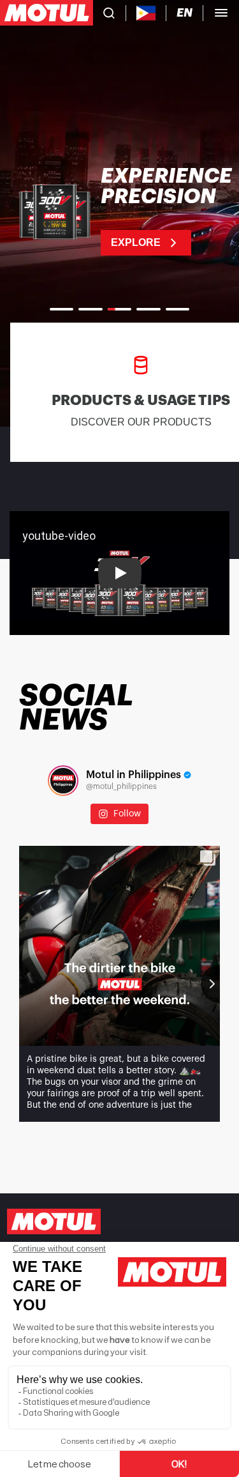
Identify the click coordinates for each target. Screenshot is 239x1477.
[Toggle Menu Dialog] (221, 12)
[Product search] (109, 12)
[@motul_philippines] (63, 780)
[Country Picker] (146, 13)
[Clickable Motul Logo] (46, 13)
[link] (119, 211)
